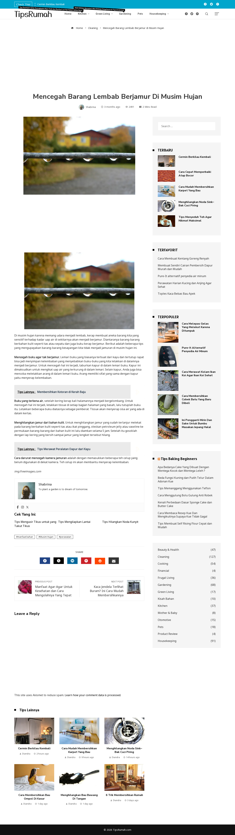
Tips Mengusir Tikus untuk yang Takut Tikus (35, 524)
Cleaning (187, 557)
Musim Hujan (46, 536)
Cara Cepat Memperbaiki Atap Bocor (195, 173)
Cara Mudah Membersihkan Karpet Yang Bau (79, 750)
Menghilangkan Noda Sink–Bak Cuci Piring (124, 750)
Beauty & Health (187, 550)
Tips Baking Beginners (179, 458)
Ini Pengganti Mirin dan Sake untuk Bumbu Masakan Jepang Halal (197, 423)
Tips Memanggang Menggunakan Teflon (184, 488)
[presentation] (35, 3)
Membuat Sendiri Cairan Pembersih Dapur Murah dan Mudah (185, 267)
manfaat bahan (25, 536)
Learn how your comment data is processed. (93, 695)
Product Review (187, 634)
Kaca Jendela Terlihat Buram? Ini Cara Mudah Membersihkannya (107, 588)
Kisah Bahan (187, 599)
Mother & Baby (187, 613)
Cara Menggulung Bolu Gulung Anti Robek (185, 495)
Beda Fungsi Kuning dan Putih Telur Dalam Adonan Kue (185, 479)
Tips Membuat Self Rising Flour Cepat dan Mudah (185, 525)
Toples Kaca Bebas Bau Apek (176, 293)
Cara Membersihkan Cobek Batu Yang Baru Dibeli (196, 399)
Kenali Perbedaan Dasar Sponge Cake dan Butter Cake (185, 504)
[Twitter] (27, 507)
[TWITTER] (59, 560)
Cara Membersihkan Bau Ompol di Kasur (34, 797)
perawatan (65, 536)
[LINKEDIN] (72, 560)
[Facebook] (17, 507)
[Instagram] (22, 507)
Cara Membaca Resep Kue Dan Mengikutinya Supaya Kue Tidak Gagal (182, 515)
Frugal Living (187, 578)
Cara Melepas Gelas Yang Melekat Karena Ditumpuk (196, 327)
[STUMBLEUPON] (100, 561)
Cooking (187, 564)
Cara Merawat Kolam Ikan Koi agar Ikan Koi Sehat (199, 373)
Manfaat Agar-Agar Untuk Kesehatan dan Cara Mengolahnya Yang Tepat (53, 588)
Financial (187, 571)
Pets (187, 627)
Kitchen (187, 606)
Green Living (187, 592)
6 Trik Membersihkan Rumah (124, 795)
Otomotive (187, 620)
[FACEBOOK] (45, 560)
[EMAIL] (114, 560)
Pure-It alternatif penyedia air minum (182, 276)
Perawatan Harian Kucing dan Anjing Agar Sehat (185, 285)
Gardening (187, 585)
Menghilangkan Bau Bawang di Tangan (79, 797)
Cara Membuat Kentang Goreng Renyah (183, 258)
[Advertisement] (117, 61)
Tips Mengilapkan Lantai (74, 522)
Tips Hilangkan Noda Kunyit (120, 522)
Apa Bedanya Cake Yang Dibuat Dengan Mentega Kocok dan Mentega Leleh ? (183, 469)
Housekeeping (187, 641)
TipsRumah (33, 13)
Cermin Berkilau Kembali (51, 4)
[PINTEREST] (86, 560)
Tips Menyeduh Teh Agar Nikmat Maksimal (195, 219)
